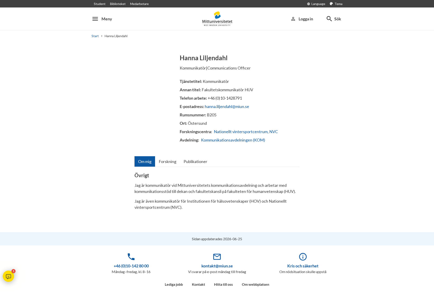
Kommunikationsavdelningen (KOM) (233, 139)
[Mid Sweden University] (217, 19)
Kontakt (198, 284)
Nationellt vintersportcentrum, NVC (246, 131)
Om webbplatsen (255, 284)
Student (100, 4)
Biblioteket (118, 4)
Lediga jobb (174, 284)
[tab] (144, 161)
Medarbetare (139, 4)
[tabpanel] (217, 193)
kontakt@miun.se (217, 265)
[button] (8, 276)
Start (95, 36)
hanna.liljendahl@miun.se (227, 106)
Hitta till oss (223, 284)
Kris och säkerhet (302, 265)
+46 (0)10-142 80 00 (131, 265)
